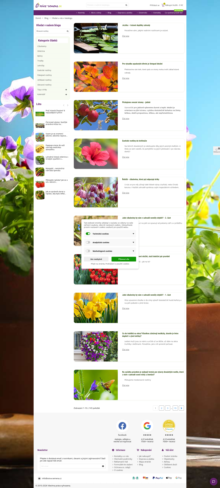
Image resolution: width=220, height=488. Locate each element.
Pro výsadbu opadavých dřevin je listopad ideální (142, 64)
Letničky (40, 65)
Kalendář (41, 94)
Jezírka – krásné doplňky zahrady (136, 25)
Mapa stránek (145, 461)
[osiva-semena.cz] (51, 5)
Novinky (81, 12)
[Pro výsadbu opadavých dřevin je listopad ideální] (96, 76)
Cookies (167, 467)
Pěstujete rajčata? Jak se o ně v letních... (57, 181)
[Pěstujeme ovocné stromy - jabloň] (96, 115)
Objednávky (169, 459)
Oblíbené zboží (170, 464)
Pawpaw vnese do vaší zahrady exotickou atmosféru (55, 147)
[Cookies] (163, 467)
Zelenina (41, 51)
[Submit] (103, 466)
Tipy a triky (42, 89)
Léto (38, 104)
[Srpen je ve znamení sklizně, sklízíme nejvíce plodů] (40, 137)
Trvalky (40, 61)
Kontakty (157, 12)
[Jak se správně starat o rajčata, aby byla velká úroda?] (40, 195)
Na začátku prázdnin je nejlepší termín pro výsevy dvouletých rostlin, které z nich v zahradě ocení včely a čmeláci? (153, 373)
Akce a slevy (96, 12)
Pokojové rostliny (44, 75)
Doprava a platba (125, 12)
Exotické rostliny (44, 70)
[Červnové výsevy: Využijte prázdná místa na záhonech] (40, 125)
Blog (109, 12)
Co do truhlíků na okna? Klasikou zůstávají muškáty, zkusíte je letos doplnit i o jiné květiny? (150, 334)
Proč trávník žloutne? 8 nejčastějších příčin (55, 112)
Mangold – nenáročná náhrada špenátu (55, 169)
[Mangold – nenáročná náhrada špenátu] (40, 171)
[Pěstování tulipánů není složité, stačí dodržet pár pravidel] (96, 269)
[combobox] (105, 5)
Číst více (125, 36)
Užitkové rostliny (44, 80)
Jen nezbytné (96, 259)
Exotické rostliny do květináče (134, 141)
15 (175, 408)
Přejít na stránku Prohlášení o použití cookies (110, 264)
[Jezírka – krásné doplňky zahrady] (96, 38)
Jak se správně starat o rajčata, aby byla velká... (56, 193)
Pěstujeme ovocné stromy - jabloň (136, 102)
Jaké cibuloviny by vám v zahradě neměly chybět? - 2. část (146, 218)
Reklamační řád (121, 461)
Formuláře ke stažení (123, 464)
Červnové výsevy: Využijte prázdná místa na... (56, 123)
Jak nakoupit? (145, 456)
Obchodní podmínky (123, 459)
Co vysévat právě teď (174, 12)
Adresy (167, 461)
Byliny (40, 56)
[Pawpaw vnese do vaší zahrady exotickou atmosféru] (40, 148)
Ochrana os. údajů (122, 467)
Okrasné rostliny (44, 85)
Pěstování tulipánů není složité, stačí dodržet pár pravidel (146, 256)
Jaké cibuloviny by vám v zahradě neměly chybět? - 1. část (146, 295)
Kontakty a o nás (121, 456)
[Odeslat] (126, 5)
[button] (64, 105)
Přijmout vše (123, 259)
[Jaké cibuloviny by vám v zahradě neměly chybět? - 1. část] (96, 307)
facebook (122, 435)
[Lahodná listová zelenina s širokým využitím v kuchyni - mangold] (40, 160)
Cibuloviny (41, 46)
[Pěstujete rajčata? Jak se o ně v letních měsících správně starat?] (40, 183)
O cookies (118, 470)
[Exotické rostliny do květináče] (96, 153)
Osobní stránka (170, 456)
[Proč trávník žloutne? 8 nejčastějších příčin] (40, 114)
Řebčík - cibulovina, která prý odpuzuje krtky (140, 179)
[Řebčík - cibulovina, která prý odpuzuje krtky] (96, 192)
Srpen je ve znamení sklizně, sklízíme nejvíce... (56, 135)
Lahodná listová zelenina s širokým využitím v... (57, 158)
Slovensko (143, 12)
